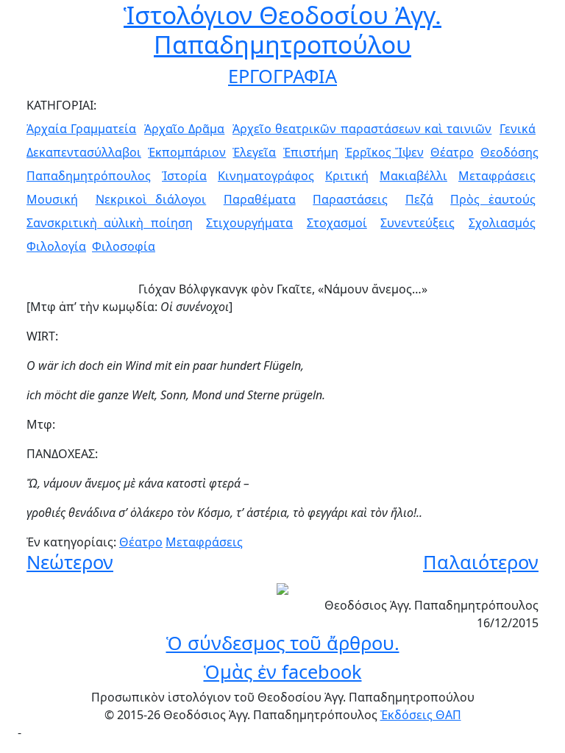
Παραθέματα (260, 199)
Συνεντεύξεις (417, 223)
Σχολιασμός (502, 223)
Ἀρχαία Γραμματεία (81, 129)
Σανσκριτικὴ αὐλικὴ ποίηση (109, 223)
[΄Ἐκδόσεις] (282, 587)
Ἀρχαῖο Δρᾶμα (184, 129)
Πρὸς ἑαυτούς (493, 199)
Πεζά (419, 199)
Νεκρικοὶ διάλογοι (151, 199)
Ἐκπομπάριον (187, 152)
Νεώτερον (69, 561)
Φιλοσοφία (123, 246)
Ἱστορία (184, 176)
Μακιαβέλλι (413, 176)
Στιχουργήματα (249, 223)
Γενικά (518, 129)
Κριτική (347, 176)
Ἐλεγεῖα (254, 152)
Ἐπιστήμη (310, 152)
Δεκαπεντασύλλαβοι (83, 152)
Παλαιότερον (481, 561)
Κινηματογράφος (266, 176)
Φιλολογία (56, 246)
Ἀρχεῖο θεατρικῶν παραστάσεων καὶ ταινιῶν (361, 129)
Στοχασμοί (337, 223)
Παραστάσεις (350, 199)
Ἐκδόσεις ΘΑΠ (420, 715)
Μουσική (52, 199)
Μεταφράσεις (497, 176)
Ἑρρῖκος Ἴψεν (384, 152)
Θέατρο (452, 152)
